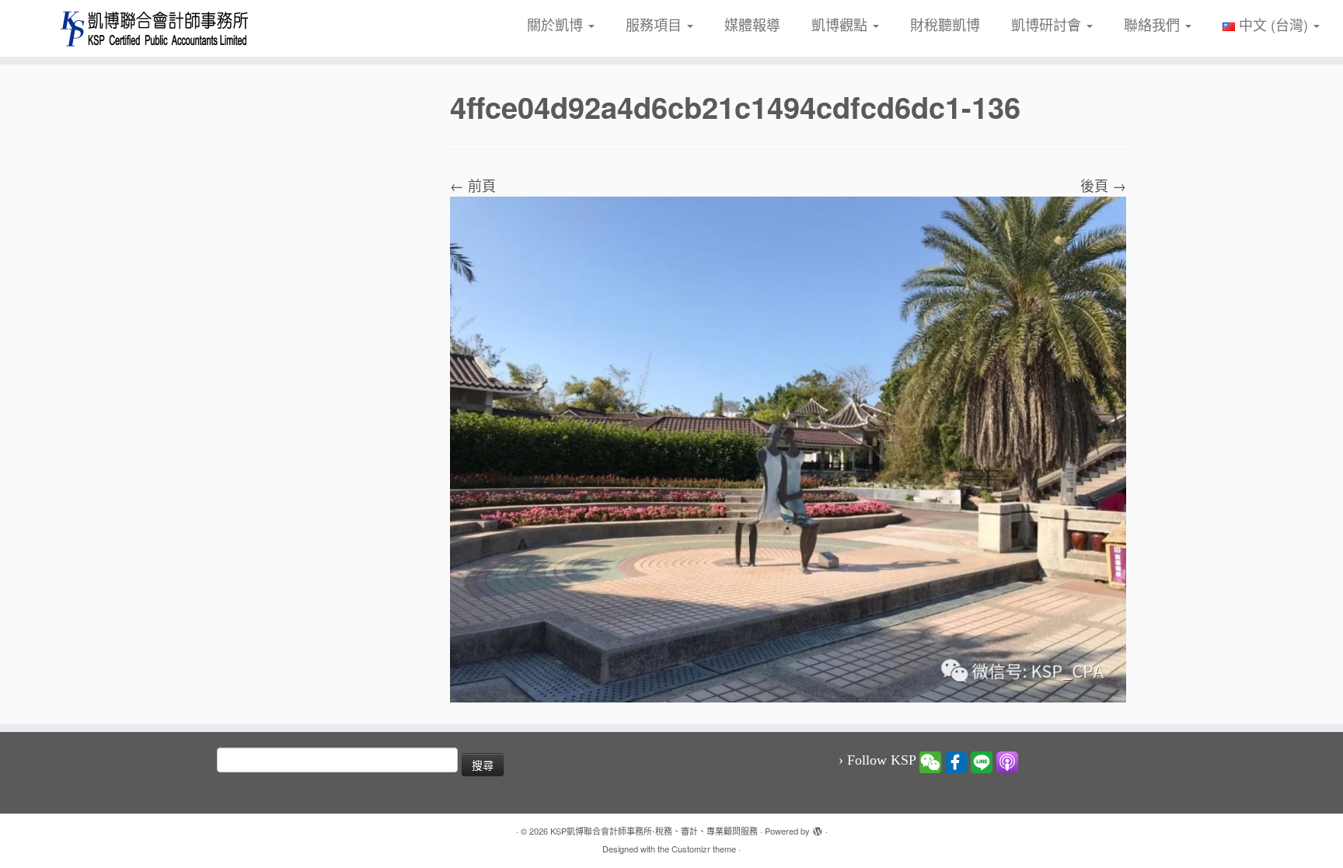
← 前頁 (473, 185)
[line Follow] (981, 761)
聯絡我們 (1154, 24)
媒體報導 (752, 24)
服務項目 (655, 24)
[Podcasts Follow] (1007, 761)
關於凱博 (557, 24)
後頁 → (1103, 185)
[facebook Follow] (956, 761)
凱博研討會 (1048, 24)
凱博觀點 (841, 24)
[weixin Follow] (930, 761)
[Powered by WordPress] (817, 827)
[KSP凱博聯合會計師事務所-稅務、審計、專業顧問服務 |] (155, 28)
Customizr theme (704, 848)
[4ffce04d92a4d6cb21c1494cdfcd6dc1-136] (788, 447)
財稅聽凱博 (945, 24)
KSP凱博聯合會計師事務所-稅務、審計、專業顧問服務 (654, 830)
